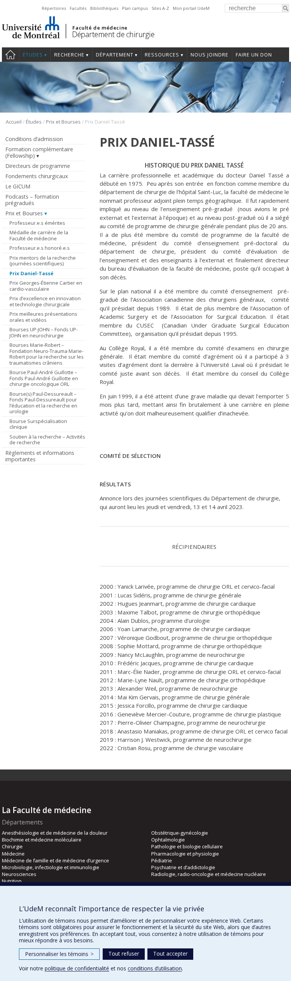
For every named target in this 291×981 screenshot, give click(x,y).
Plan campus (135, 8)
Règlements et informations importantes (39, 456)
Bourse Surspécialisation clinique (38, 424)
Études (33, 55)
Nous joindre (209, 55)
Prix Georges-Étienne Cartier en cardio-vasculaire (45, 285)
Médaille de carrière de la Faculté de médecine (38, 235)
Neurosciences (19, 874)
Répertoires (54, 8)
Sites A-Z (160, 8)
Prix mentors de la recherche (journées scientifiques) (42, 260)
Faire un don (254, 55)
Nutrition (12, 881)
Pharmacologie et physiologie (185, 853)
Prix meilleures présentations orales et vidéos (43, 316)
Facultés (78, 8)
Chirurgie (12, 846)
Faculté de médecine (99, 27)
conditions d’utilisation (155, 968)
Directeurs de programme (37, 165)
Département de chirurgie (113, 34)
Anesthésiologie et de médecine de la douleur (55, 832)
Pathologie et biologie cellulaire (187, 846)
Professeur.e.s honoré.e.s (39, 247)
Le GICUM (17, 186)
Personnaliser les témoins (59, 953)
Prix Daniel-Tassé (31, 273)
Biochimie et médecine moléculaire (41, 839)
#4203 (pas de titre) (10, 54)
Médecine (13, 853)
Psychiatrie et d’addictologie (183, 867)
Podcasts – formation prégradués (32, 200)
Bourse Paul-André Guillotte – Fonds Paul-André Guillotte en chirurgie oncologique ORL (43, 378)
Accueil (14, 121)
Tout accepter (170, 953)
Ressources (162, 55)
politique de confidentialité (77, 968)
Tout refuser (123, 953)
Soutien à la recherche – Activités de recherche (47, 439)
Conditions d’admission (34, 139)
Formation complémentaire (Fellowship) (39, 152)
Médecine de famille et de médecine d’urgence (55, 860)
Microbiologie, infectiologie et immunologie (50, 867)
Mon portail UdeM (191, 8)
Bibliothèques (104, 8)
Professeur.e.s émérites (37, 222)
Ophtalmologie (168, 839)
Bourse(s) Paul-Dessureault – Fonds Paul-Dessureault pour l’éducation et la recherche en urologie (43, 402)
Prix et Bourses (63, 121)
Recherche (69, 55)
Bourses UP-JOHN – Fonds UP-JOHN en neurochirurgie (43, 332)
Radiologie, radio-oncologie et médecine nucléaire (208, 874)
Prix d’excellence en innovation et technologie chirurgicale (45, 301)
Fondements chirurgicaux (36, 176)
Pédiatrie (161, 860)
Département (114, 55)
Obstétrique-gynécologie (179, 832)
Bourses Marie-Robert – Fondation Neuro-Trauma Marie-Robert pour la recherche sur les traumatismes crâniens (46, 354)
